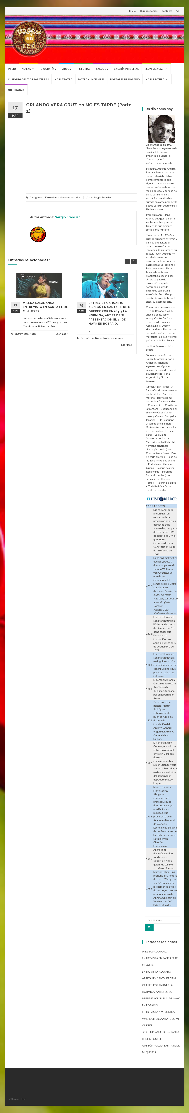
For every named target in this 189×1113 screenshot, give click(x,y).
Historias (83, 69)
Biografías (48, 69)
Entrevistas (52, 197)
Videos (66, 69)
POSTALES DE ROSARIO (125, 79)
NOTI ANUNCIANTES (91, 79)
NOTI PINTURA (154, 79)
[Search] (149, 927)
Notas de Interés (113, 338)
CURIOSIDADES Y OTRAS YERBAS (28, 79)
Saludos (102, 69)
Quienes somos (148, 11)
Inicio (132, 11)
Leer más (61, 333)
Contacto (167, 11)
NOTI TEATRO (63, 79)
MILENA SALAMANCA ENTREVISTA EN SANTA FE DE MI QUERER (45, 307)
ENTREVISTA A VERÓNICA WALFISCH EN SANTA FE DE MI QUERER (160, 1018)
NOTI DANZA (16, 90)
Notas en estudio (70, 197)
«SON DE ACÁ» (154, 69)
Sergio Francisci (102, 197)
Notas (26, 69)
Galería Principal (126, 69)
